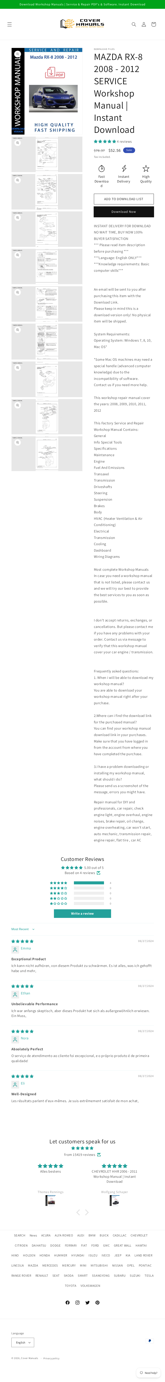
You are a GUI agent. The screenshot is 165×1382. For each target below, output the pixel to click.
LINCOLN (17, 1265)
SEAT (56, 1275)
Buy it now (123, 212)
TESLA (149, 1275)
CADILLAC (120, 1235)
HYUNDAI (77, 1255)
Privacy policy (51, 1358)
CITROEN (21, 1245)
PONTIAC (145, 1265)
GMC (106, 1245)
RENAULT (41, 1275)
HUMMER (60, 1255)
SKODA (69, 1275)
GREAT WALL (122, 1245)
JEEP (118, 1255)
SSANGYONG (101, 1275)
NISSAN (117, 1265)
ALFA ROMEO (64, 1235)
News (33, 1235)
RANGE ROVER (21, 1275)
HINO (15, 1255)
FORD (95, 1245)
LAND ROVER (143, 1255)
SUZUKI (135, 1275)
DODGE (55, 1245)
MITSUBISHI (99, 1265)
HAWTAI (141, 1245)
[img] (22, 941)
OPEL (131, 1265)
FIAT (84, 1245)
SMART (83, 1275)
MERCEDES (50, 1265)
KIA (128, 1255)
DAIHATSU (39, 1245)
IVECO (106, 1255)
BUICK (104, 1235)
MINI (83, 1265)
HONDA (45, 1255)
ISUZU (93, 1255)
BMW (92, 1235)
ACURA (46, 1235)
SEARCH (20, 1235)
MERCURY (69, 1265)
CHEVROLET (139, 1235)
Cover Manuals (29, 1358)
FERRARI (71, 1245)
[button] (9, 24)
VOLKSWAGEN (90, 1286)
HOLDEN (29, 1255)
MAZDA (33, 1265)
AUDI (80, 1235)
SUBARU (120, 1275)
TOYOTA (70, 1286)
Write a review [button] (82, 913)
